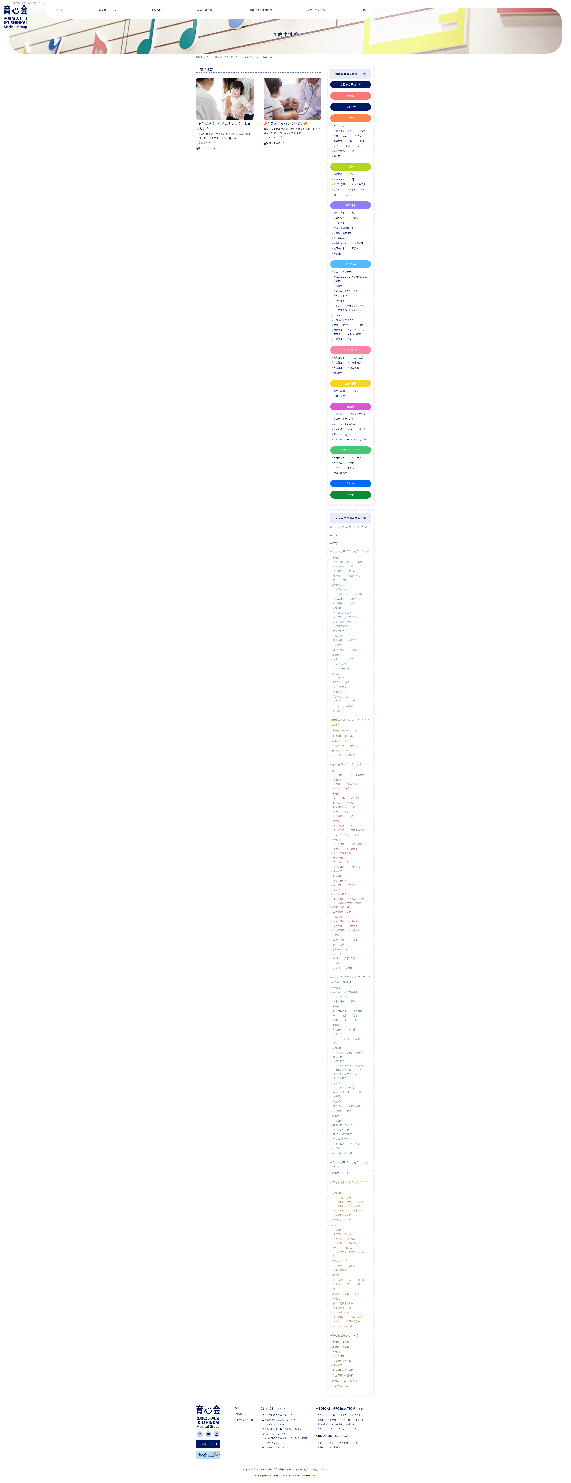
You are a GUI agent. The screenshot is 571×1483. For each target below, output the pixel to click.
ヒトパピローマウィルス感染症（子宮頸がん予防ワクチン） (349, 308)
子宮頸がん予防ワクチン (345, 613)
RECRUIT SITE (208, 1444)
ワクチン (356, 458)
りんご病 (338, 429)
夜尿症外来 (339, 248)
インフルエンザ (357, 414)
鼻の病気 (358, 136)
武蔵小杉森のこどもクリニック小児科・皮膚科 (285, 1438)
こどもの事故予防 (350, 84)
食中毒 (336, 784)
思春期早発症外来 (342, 233)
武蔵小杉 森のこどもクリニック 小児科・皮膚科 (351, 979)
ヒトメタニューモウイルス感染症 (348, 1254)
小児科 (351, 118)
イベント (350, 483)
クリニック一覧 (316, 9)
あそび (351, 95)
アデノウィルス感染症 (344, 424)
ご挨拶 (330, 1443)
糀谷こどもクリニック (345, 1335)
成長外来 (350, 383)
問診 (335, 543)
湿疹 (347, 195)
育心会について (107, 9)
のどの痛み (339, 151)
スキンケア (339, 179)
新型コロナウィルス (343, 419)
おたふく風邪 (340, 296)
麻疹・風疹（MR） (343, 325)
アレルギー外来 (357, 190)
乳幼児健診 (350, 350)
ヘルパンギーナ (357, 429)
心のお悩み (339, 218)
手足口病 (338, 414)
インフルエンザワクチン (346, 291)
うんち (337, 468)
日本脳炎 (338, 315)
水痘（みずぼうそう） (345, 320)
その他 (362, 131)
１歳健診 (338, 362)
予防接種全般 (340, 631)
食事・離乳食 (340, 473)
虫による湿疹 (358, 184)
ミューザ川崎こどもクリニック (351, 551)
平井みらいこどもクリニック (349, 526)
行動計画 (336, 1447)
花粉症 (355, 218)
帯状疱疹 (338, 174)
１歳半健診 (355, 362)
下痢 (347, 146)
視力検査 (354, 368)
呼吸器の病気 (340, 136)
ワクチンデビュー (342, 1197)
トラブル (338, 463)
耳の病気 (338, 141)
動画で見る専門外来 (261, 9)
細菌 (336, 195)
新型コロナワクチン (343, 271)
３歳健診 (338, 368)
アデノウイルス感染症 (344, 1238)
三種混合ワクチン (342, 339)
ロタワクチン (340, 301)
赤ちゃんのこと (207, 142)
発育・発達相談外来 (344, 228)
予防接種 (350, 264)
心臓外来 (360, 243)
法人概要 (343, 1443)
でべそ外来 (339, 213)
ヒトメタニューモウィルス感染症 (350, 439)
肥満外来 (356, 248)
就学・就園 (339, 391)
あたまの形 (339, 458)
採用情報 (237, 1414)
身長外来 (338, 253)
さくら (336, 535)
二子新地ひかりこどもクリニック (351, 1184)
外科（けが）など (342, 131)
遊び (352, 463)
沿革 (355, 1443)
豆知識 (351, 468)
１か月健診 (357, 357)
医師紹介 (321, 1447)
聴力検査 (338, 373)
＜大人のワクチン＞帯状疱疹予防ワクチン (350, 279)
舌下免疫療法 (340, 238)
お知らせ (350, 107)
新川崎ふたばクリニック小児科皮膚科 (351, 722)
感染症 (351, 406)
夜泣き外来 (339, 223)
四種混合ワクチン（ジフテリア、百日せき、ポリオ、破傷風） (350, 332)
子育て (355, 391)
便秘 (336, 146)
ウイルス (338, 190)
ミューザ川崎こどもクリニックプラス (351, 1164)
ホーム (59, 9)
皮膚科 (351, 166)
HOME (236, 1408)
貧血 (354, 213)
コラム (364, 9)
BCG (362, 325)
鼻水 (359, 146)
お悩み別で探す (205, 9)
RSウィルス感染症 (343, 434)
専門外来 (350, 205)
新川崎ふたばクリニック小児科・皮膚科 (282, 1429)
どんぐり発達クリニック (274, 1443)
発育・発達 (339, 396)
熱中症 (337, 156)
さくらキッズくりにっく (347, 764)
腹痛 (362, 141)
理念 (319, 1443)
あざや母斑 (339, 184)
